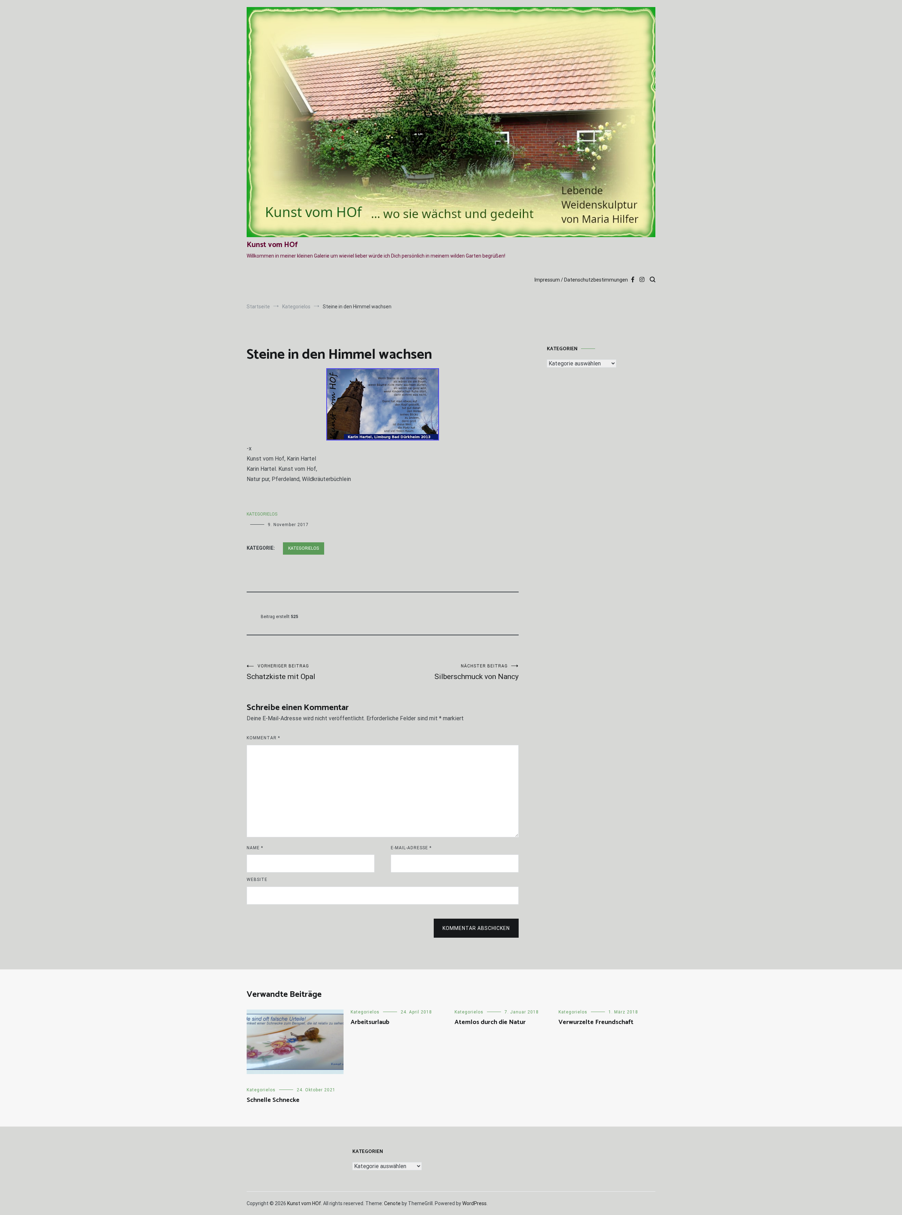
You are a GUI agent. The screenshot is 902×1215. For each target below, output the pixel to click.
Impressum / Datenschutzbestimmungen (581, 280)
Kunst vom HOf (272, 245)
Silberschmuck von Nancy (476, 672)
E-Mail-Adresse (411, 847)
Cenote (392, 1203)
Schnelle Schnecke (273, 1100)
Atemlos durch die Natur (490, 1022)
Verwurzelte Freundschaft (596, 1022)
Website (257, 879)
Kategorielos (262, 514)
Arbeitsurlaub (370, 1022)
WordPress (474, 1203)
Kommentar (263, 737)
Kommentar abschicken (476, 928)
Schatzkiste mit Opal (281, 672)
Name (255, 847)
